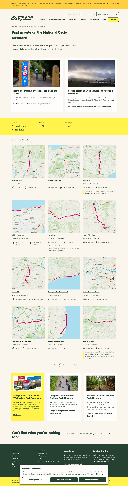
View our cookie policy (95, 474)
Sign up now (68, 455)
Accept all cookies (92, 480)
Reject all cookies (64, 480)
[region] (64, 475)
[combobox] (22, 127)
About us (113, 3)
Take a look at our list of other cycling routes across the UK (87, 433)
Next (75, 365)
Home (14, 26)
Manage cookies (35, 480)
